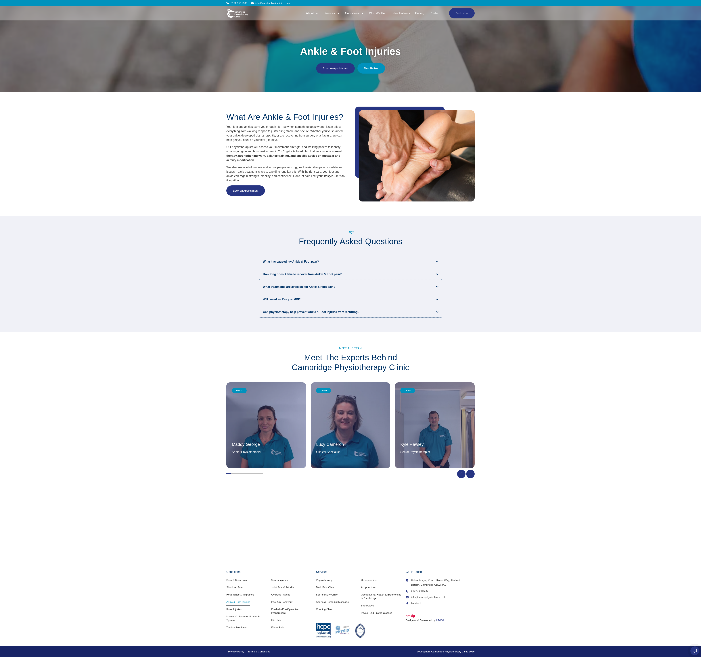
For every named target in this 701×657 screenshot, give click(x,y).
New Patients (401, 13)
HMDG (440, 620)
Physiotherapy (324, 580)
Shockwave (367, 605)
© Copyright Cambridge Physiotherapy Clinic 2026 (446, 651)
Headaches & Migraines (240, 594)
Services (329, 13)
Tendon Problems (236, 627)
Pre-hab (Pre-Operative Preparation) (284, 611)
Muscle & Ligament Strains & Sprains (243, 618)
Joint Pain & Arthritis (282, 587)
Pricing (419, 13)
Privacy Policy (236, 651)
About (310, 13)
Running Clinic (324, 609)
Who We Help (378, 13)
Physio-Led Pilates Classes (376, 612)
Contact (435, 13)
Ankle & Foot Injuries (238, 601)
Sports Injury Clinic (327, 594)
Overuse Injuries (280, 594)
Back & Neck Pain (236, 580)
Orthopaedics (368, 580)
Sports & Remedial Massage (332, 601)
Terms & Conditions (259, 651)
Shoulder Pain (234, 587)
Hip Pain (276, 620)
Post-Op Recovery (281, 601)
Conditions (352, 13)
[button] (461, 474)
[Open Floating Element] (694, 650)
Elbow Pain (277, 627)
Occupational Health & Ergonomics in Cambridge (381, 596)
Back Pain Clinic (325, 587)
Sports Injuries (279, 580)
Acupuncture (368, 587)
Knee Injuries (234, 609)
